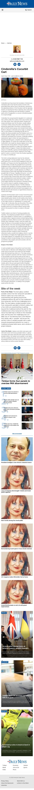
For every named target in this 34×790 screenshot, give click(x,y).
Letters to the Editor (23, 783)
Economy (15, 765)
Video (4, 769)
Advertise (4, 785)
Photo (14, 769)
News (3, 43)
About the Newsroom (7, 783)
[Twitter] (19, 64)
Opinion (9, 43)
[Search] (26, 10)
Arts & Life (16, 767)
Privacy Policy (5, 781)
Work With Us (21, 781)
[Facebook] (14, 64)
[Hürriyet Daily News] (17, 4)
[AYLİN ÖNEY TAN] (17, 49)
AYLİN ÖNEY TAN (18, 59)
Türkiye (4, 765)
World (4, 767)
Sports (25, 767)
